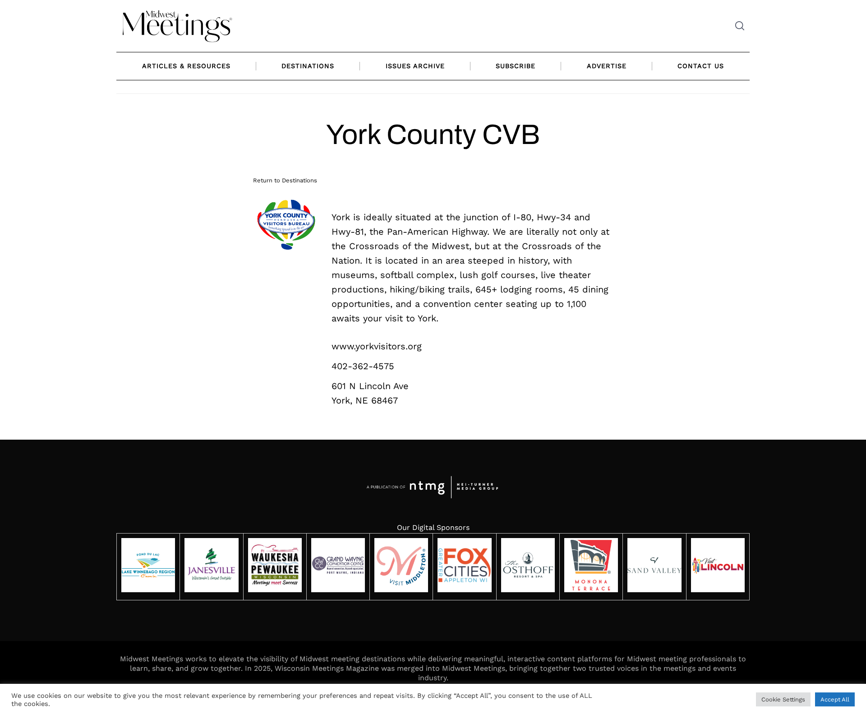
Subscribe (515, 66)
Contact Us (700, 66)
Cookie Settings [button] (783, 699)
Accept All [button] (834, 699)
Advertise (606, 66)
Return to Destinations (285, 180)
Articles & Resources (186, 66)
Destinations (307, 66)
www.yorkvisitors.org (377, 346)
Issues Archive (415, 66)
